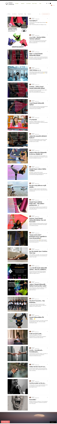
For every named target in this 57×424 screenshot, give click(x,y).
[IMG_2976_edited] (50, 3)
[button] (39, 14)
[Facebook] (48, 3)
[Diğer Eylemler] (47, 18)
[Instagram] (46, 3)
